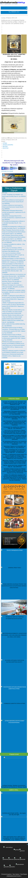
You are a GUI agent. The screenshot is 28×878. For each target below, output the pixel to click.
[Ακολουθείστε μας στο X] (11, 860)
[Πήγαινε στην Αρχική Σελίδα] (22, 851)
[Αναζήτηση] (12, 867)
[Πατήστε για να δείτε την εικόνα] (14, 43)
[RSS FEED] (6, 867)
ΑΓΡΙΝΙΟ (5, 143)
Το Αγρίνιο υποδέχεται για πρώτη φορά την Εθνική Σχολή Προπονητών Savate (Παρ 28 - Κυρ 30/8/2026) (13, 207)
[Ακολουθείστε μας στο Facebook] (5, 860)
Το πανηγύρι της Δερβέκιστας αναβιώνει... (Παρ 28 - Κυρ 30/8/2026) (15, 427)
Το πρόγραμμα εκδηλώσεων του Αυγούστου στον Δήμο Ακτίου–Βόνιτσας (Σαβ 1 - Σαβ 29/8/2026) (15, 443)
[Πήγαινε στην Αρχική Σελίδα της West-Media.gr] (8, 851)
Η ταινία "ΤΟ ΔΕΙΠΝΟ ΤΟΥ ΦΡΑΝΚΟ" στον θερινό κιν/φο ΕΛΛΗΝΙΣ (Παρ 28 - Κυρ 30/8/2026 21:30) (14, 196)
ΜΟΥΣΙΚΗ (5, 146)
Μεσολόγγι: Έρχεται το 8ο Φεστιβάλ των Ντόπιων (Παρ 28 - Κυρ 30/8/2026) (14, 447)
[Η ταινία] (4, 192)
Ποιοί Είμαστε (23, 874)
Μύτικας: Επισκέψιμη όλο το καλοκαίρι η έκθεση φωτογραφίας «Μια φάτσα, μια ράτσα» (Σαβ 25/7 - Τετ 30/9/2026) (13, 292)
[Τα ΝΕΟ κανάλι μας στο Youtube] (22, 860)
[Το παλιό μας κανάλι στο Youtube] (17, 860)
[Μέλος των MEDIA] (19, 867)
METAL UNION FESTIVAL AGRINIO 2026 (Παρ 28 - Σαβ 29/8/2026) (14, 466)
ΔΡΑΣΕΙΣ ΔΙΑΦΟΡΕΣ (8, 144)
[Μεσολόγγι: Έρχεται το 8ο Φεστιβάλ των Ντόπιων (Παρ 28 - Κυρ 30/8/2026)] (14, 278)
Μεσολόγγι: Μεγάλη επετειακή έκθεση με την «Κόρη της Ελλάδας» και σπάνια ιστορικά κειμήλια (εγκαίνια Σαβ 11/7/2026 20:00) (12, 317)
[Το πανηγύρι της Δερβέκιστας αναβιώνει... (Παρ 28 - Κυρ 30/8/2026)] (14, 241)
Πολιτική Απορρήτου (7, 874)
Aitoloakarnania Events (14, 876)
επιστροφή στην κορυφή (7, 171)
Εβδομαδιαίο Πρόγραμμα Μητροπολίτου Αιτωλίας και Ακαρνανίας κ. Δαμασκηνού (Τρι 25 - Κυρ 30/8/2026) (14, 217)
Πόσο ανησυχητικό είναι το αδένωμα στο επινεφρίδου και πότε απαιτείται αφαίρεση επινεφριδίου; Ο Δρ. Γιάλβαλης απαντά (14, 838)
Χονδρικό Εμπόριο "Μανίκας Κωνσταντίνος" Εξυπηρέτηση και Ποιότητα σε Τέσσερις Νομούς (14, 786)
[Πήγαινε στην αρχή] (16, 851)
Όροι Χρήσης (16, 874)
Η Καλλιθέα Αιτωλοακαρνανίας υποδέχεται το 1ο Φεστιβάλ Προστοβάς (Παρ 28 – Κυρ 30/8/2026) (15, 418)
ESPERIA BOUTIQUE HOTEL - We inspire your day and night (14, 813)
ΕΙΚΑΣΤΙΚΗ (5, 148)
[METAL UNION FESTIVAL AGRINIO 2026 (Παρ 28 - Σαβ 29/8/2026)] (14, 321)
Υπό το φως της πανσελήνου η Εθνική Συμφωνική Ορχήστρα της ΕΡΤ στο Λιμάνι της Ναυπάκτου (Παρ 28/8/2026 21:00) (13, 255)
